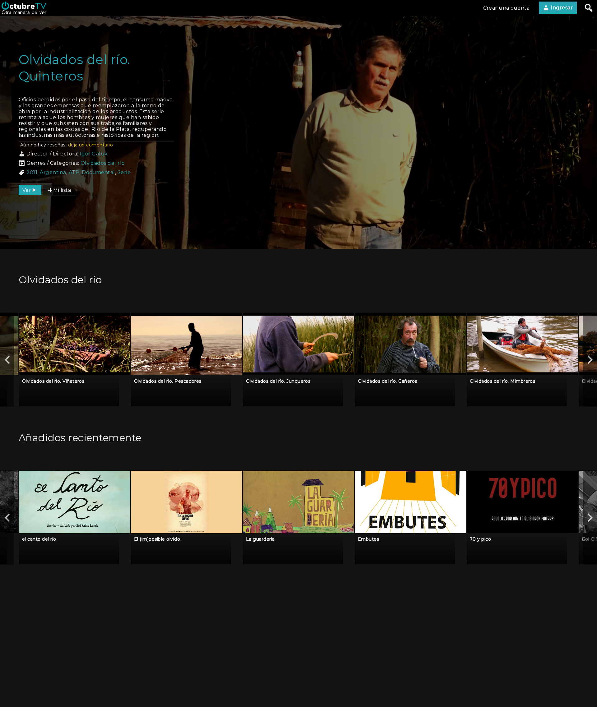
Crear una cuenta (506, 8)
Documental (98, 172)
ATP (74, 172)
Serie (124, 172)
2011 (31, 172)
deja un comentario (90, 145)
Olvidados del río (103, 163)
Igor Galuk (94, 154)
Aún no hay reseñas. (66, 145)
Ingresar (561, 8)
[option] (74, 359)
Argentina (53, 172)
